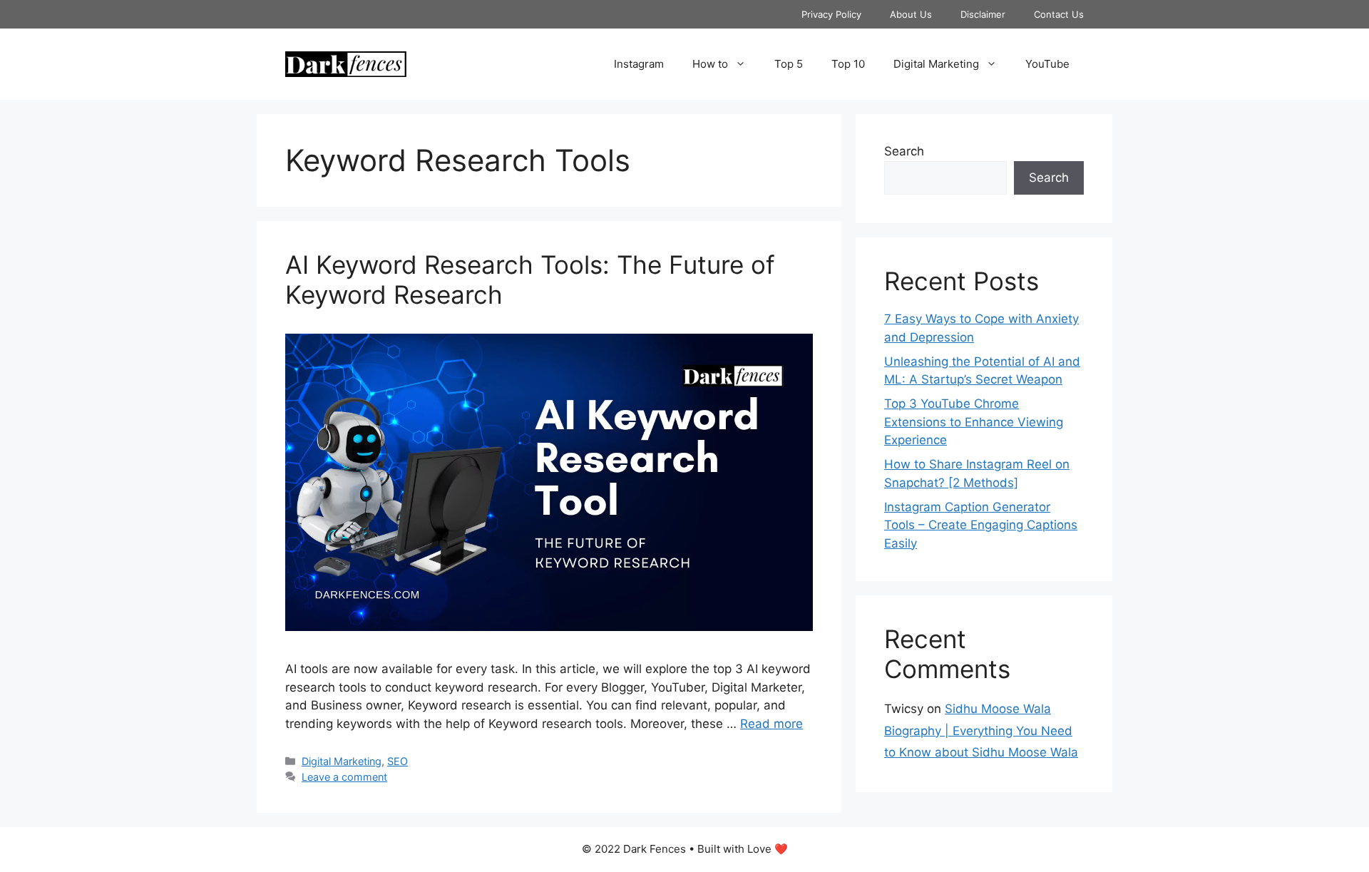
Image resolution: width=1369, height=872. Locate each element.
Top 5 (788, 64)
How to (710, 64)
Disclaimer (982, 14)
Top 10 (848, 64)
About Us (911, 14)
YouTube (1047, 64)
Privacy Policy (831, 14)
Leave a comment (344, 777)
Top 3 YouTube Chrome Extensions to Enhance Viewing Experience (973, 421)
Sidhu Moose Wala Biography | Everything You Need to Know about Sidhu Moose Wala (981, 730)
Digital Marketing (936, 64)
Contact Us (1059, 14)
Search (904, 151)
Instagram (639, 64)
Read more (771, 724)
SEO (397, 761)
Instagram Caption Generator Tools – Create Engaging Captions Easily (980, 525)
